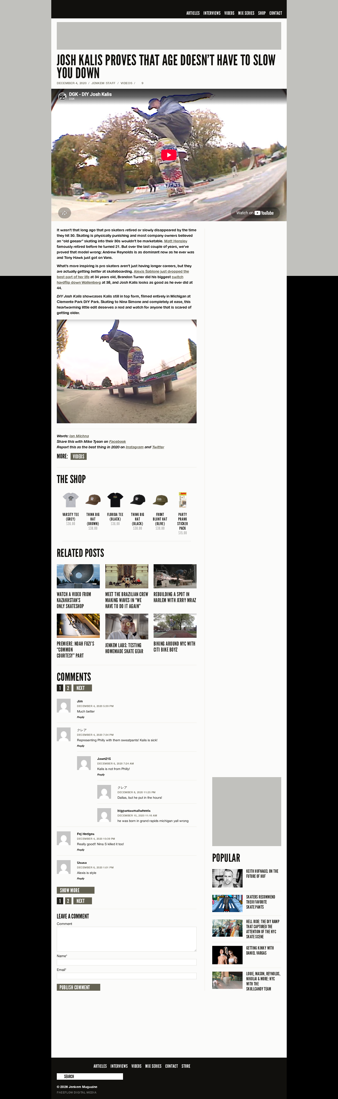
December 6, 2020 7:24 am (115, 763)
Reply (80, 717)
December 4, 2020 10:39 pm (96, 838)
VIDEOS (229, 13)
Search (60, 1076)
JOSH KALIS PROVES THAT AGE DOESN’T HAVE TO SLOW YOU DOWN (166, 67)
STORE (186, 1066)
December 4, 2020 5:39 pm (95, 705)
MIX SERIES (246, 13)
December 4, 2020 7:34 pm (95, 734)
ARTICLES (193, 13)
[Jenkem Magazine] (90, 9)
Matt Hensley (175, 241)
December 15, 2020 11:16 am (137, 815)
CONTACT (275, 13)
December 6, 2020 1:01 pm (95, 867)
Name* (62, 956)
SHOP (262, 13)
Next (81, 688)
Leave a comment (73, 916)
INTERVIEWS (212, 13)
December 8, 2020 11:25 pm (136, 792)
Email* (61, 970)
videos (78, 456)
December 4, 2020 (71, 83)
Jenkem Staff (104, 83)
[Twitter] (249, 5)
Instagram (135, 447)
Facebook (117, 441)
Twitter (158, 447)
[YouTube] (266, 5)
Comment (64, 924)
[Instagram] (256, 5)
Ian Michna (79, 436)
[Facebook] (242, 5)
